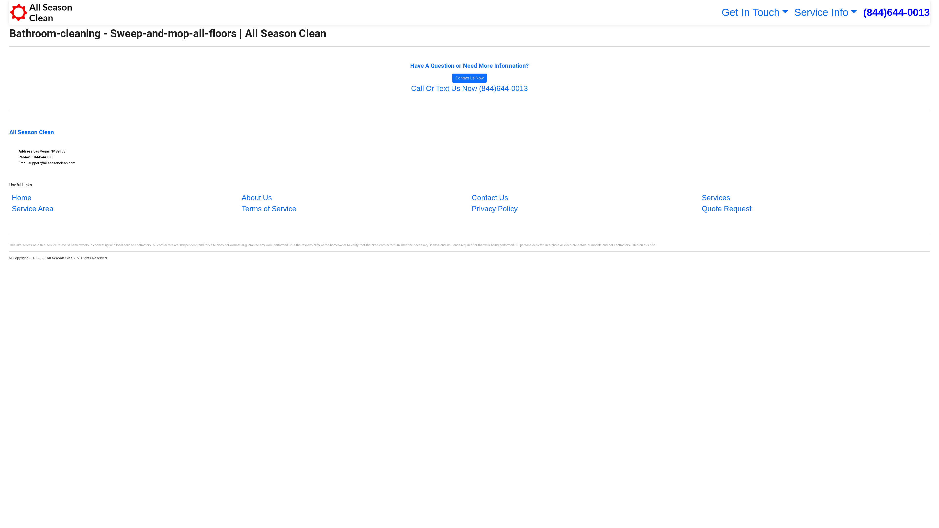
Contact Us (490, 198)
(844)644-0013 (896, 12)
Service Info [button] (821, 12)
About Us (257, 198)
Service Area (33, 209)
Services (716, 198)
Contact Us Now (469, 78)
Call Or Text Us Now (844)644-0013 (469, 88)
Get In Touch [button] (751, 12)
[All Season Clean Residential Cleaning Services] (40, 12)
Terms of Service (269, 209)
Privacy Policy (495, 209)
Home (22, 198)
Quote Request (726, 209)
